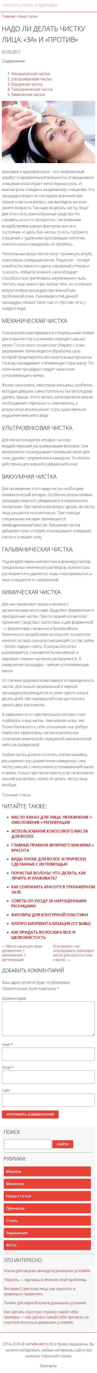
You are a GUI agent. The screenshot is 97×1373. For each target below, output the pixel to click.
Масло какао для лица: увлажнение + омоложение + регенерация (51, 820)
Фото (11, 1245)
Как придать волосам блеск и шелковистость (43, 935)
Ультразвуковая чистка (31, 79)
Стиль (12, 1220)
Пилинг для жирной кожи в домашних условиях (45, 1302)
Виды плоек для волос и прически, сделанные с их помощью (49, 861)
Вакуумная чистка (26, 84)
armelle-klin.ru (37, 1344)
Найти (63, 1144)
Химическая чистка (28, 94)
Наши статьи (18, 1196)
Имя (7, 1044)
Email (8, 1067)
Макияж (13, 1171)
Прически (15, 1208)
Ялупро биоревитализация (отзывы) (51, 923)
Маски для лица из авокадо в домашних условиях (47, 1270)
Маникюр (15, 1183)
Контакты (48, 1365)
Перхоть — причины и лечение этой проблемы (45, 1279)
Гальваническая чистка (32, 89)
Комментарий (14, 998)
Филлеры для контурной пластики (49, 914)
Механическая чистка (30, 73)
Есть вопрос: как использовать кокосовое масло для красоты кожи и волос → (73, 953)
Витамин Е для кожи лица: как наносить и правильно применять (39, 1291)
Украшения (17, 1232)
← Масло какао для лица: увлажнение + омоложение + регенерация (22, 953)
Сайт (6, 1090)
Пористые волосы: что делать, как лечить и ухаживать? (48, 875)
